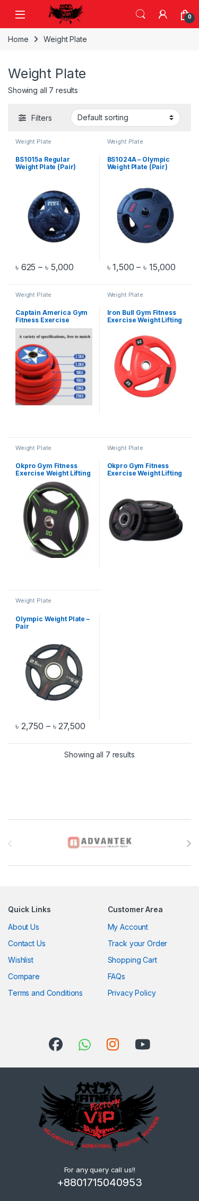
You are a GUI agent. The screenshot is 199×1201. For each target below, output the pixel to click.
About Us (23, 926)
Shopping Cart (132, 959)
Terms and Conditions (45, 992)
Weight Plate (33, 141)
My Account (128, 926)
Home (18, 39)
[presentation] (188, 843)
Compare (24, 976)
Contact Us (27, 943)
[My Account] (163, 14)
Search (140, 14)
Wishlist (20, 959)
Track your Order (138, 943)
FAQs (116, 976)
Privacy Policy (132, 992)
